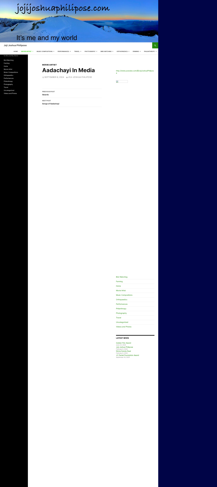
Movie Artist (26, 51)
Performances (63, 51)
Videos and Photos (123, 327)
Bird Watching (106, 51)
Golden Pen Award (123, 343)
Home (16, 51)
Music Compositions (44, 51)
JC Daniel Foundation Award (127, 355)
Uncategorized (122, 322)
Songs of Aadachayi (50, 102)
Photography (90, 51)
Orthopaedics (122, 51)
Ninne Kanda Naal (123, 351)
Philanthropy (149, 51)
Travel (76, 51)
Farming (136, 51)
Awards (48, 93)
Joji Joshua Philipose (15, 45)
